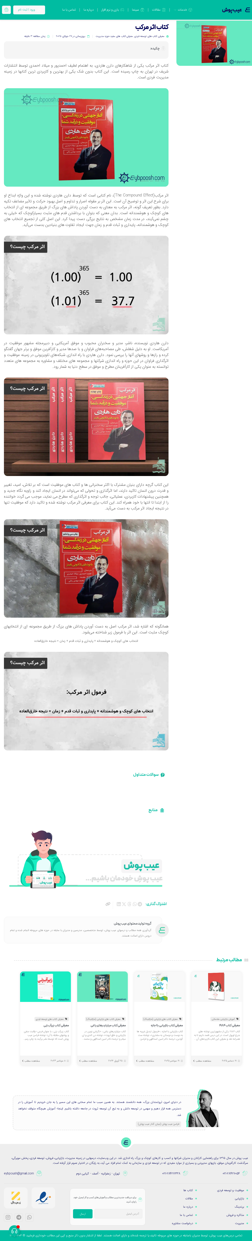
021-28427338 (171, 1173)
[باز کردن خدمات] (175, 9)
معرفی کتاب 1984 (229, 1025)
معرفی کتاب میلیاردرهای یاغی (108, 1025)
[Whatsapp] (29, 1217)
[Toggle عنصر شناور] (14, 1230)
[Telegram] (19, 1217)
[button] (140, 904)
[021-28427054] (245, 1173)
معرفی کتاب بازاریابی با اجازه (167, 1025)
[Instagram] (8, 1217)
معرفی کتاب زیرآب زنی (56, 1025)
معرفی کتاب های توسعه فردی (149, 36)
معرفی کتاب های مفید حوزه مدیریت (114, 36)
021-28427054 (231, 1173)
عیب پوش (232, 10)
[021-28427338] (186, 1173)
